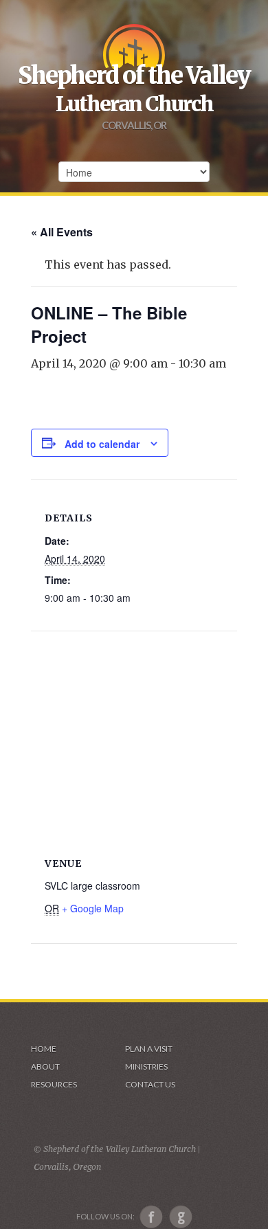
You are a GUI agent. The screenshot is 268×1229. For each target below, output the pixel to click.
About (45, 1066)
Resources (54, 1084)
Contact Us (150, 1084)
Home (43, 1049)
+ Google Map (93, 908)
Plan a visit (148, 1049)
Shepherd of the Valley (134, 75)
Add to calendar (102, 444)
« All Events (62, 232)
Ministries (146, 1066)
